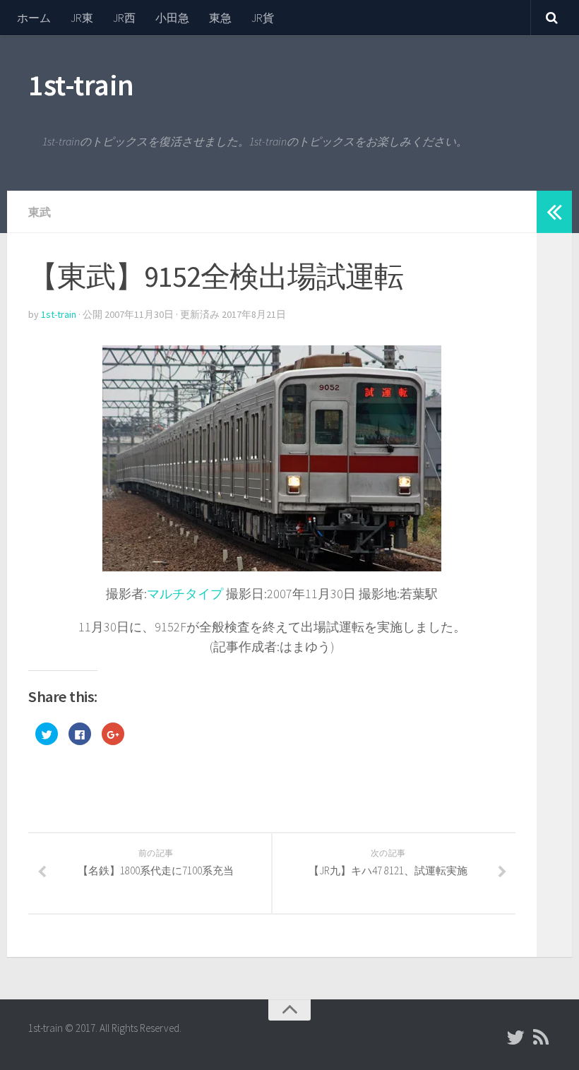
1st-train (81, 84)
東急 (220, 18)
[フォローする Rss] (541, 1037)
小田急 (172, 18)
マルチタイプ (185, 593)
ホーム (34, 18)
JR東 (82, 18)
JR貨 (262, 18)
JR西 (124, 18)
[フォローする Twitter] (515, 1037)
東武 (39, 212)
